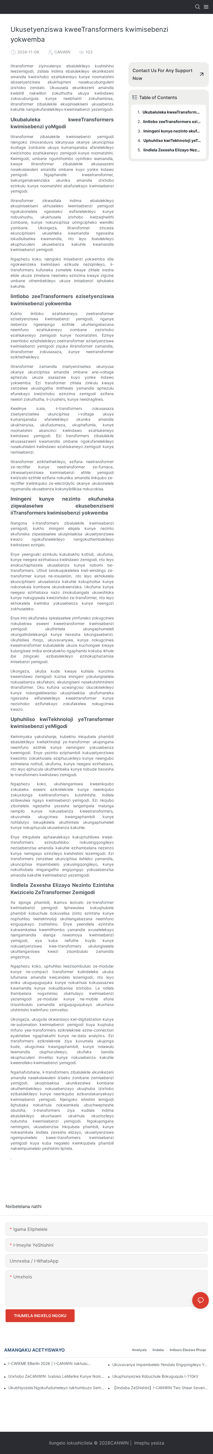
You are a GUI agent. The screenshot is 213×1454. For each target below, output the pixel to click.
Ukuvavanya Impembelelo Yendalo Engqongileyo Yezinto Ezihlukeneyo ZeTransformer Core (160, 1364)
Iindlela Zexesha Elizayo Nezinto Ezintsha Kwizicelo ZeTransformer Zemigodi (172, 149)
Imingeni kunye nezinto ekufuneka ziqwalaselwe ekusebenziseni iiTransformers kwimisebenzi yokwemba (172, 131)
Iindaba (158, 1350)
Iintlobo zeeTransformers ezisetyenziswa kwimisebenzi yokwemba (172, 121)
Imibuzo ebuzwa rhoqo (188, 1350)
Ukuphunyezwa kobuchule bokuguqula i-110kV (155, 1376)
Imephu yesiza (148, 1443)
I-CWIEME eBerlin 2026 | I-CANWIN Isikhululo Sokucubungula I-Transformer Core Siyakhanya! (49, 1363)
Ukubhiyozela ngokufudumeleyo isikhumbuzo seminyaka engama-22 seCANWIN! (56, 1387)
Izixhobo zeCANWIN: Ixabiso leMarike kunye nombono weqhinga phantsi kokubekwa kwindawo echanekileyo (56, 1376)
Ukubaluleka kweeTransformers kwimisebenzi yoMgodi (172, 112)
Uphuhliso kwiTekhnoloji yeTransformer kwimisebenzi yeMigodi (172, 140)
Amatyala (139, 1350)
